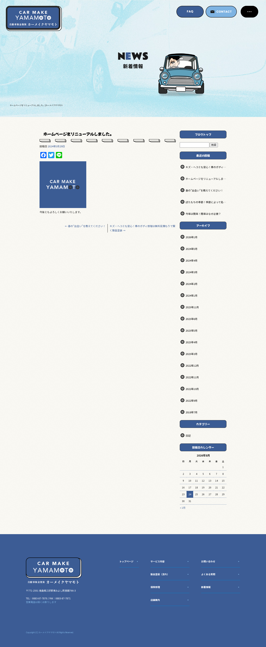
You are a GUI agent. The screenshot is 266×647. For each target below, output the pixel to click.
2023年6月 (191, 319)
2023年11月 (192, 307)
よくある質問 (208, 574)
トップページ (126, 561)
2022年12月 (192, 365)
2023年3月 (191, 354)
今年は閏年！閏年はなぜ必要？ (203, 214)
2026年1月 (191, 237)
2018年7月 (191, 412)
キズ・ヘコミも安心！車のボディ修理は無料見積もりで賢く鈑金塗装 (206, 167)
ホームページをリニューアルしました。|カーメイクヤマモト (36, 105)
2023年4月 (191, 342)
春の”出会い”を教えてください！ (85, 226)
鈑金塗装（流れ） (160, 574)
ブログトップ (203, 134)
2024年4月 (191, 260)
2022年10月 (192, 389)
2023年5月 (191, 330)
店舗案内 (155, 599)
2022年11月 (192, 377)
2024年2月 (191, 284)
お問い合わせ (208, 561)
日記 (188, 435)
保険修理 (155, 587)
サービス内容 (158, 561)
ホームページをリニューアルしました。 (206, 179)
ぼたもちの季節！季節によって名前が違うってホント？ (206, 202)
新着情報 (206, 587)
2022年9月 (191, 400)
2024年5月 (191, 249)
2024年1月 (191, 295)
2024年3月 (191, 272)
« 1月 (182, 507)
